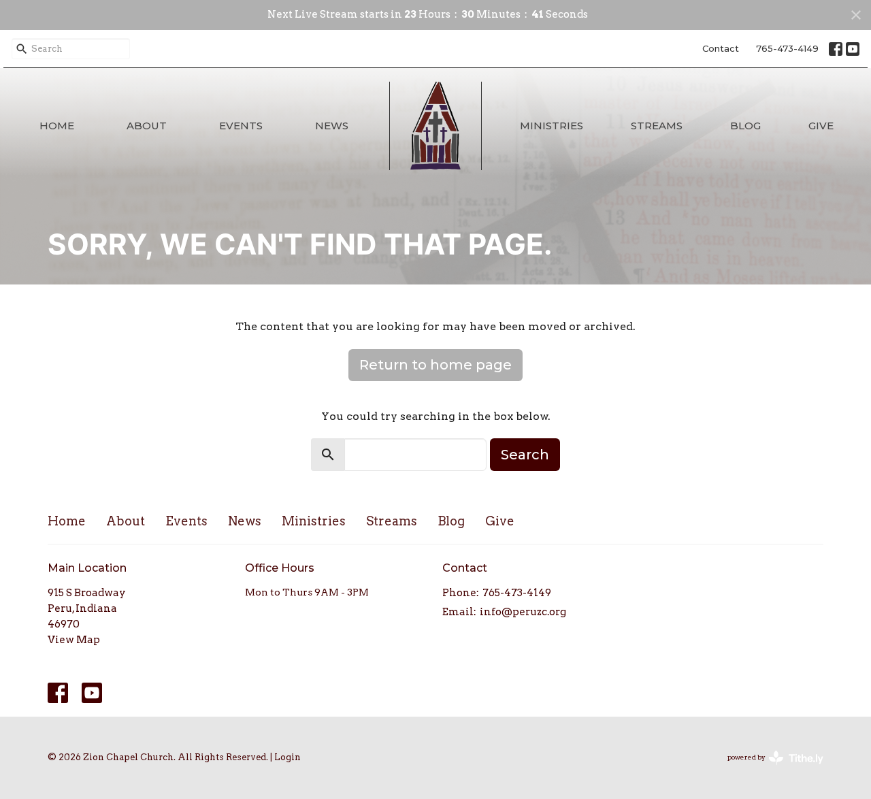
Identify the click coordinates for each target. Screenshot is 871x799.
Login (287, 757)
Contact (720, 48)
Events (241, 125)
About (147, 125)
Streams (657, 125)
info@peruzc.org (523, 612)
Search (525, 454)
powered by (768, 769)
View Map (74, 640)
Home (56, 125)
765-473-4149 (787, 48)
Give (821, 125)
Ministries (551, 125)
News (331, 125)
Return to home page (435, 365)
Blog (745, 125)
